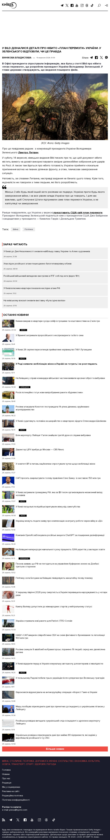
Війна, (5, 761)
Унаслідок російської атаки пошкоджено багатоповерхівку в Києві (37, 263)
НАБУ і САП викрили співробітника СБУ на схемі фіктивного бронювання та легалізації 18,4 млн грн (60, 636)
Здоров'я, (40, 764)
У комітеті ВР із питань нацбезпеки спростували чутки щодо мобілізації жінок (55, 463)
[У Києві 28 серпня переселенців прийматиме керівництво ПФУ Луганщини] (8, 352)
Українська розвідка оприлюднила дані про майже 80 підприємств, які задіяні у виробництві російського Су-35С (56, 736)
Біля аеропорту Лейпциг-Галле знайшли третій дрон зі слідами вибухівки (53, 435)
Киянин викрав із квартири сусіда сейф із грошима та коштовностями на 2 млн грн (58, 321)
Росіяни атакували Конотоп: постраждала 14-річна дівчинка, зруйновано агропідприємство (52, 408)
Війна (15, 229)
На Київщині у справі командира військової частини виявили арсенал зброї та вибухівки (60, 378)
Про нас (6, 778)
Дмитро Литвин (28, 152)
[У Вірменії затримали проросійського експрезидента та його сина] (8, 338)
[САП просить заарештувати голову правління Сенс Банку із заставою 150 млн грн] (8, 481)
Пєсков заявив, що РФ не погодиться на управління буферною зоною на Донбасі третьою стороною (57, 565)
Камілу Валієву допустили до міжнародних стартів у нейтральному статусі (54, 606)
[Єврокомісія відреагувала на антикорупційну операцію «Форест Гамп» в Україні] (8, 695)
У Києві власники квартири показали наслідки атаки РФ (32, 288)
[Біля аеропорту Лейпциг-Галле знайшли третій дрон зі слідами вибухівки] (8, 438)
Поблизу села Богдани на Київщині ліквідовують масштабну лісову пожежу (54, 578)
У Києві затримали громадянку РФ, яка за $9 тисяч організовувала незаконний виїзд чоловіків (59, 494)
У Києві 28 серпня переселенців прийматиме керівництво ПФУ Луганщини (54, 349)
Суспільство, (66, 761)
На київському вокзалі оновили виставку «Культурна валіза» (34, 300)
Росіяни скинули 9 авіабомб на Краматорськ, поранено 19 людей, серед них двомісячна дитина (60, 651)
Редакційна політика (12, 795)
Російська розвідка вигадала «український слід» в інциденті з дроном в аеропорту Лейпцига (58, 722)
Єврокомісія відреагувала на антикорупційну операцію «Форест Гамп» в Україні (56, 692)
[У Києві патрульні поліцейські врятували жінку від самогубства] (8, 509)
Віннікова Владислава (16, 57)
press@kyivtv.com (18, 809)
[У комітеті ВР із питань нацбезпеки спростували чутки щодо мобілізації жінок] (8, 466)
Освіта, (6, 764)
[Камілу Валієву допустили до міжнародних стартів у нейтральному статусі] (8, 609)
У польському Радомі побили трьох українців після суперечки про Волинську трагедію (60, 678)
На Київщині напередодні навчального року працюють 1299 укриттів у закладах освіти (60, 549)
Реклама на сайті (10, 791)
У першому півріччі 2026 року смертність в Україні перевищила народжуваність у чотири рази (61, 594)
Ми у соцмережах (11, 787)
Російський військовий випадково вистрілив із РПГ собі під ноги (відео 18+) (41, 276)
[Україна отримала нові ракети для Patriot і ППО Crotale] (8, 623)
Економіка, (81, 761)
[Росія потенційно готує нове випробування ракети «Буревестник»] (8, 395)
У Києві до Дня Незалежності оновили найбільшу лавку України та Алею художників (47, 251)
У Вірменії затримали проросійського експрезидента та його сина (49, 335)
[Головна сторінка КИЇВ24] (9, 5)
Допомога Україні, (46, 761)
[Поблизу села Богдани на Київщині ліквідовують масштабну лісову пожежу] (8, 580)
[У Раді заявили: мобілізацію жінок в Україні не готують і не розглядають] (8, 366)
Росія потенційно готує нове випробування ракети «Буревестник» (49, 392)
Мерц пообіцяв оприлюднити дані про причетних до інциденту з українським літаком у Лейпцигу (60, 708)
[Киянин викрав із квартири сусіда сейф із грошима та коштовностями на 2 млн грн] (8, 323)
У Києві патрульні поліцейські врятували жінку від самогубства (48, 506)
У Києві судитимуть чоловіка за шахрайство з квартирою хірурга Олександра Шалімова (61, 421)
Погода (51, 764)
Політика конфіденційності (16, 799)
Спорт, (30, 764)
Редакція (6, 782)
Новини (6, 774)
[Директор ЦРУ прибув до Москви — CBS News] (8, 452)
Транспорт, (18, 764)
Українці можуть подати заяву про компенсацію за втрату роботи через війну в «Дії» (59, 521)
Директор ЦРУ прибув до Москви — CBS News (40, 449)
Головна (6, 769)
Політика (29, 229)
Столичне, (16, 761)
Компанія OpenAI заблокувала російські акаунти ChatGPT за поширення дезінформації (60, 535)
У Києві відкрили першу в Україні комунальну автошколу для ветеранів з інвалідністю (59, 663)
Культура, (94, 761)
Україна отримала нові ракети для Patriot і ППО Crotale (44, 620)
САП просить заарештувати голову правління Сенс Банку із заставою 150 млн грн (58, 478)
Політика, (29, 761)
